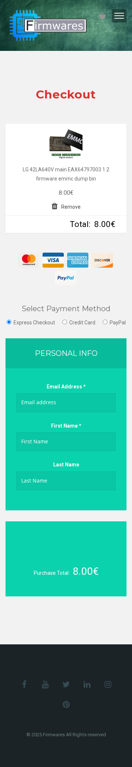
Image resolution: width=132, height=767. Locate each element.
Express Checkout (34, 322)
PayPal (118, 322)
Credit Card (82, 322)
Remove (71, 207)
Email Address (66, 387)
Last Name (66, 465)
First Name (66, 426)
